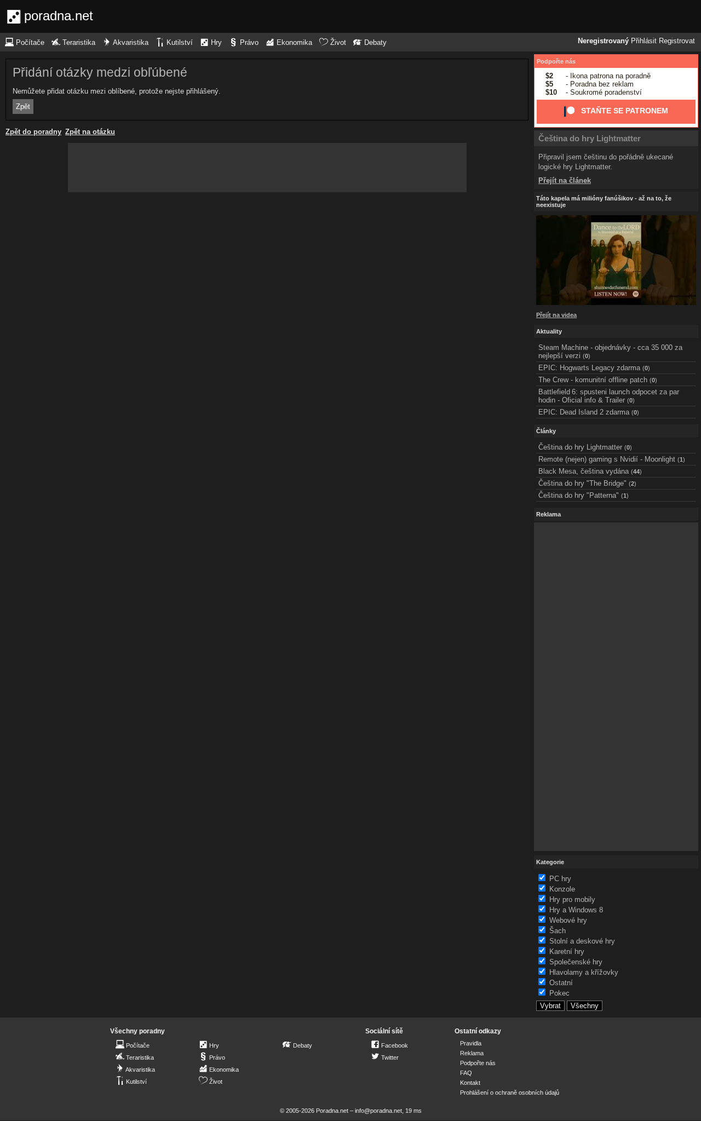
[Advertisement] (267, 167)
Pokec (559, 993)
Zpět (23, 106)
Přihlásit (644, 41)
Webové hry (568, 920)
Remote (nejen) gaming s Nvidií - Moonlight (606, 459)
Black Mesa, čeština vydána (583, 471)
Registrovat (677, 41)
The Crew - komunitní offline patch (592, 380)
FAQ (466, 1073)
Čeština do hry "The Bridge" (582, 483)
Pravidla (470, 1043)
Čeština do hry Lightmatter (589, 138)
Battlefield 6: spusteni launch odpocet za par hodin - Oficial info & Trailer (608, 396)
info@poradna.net (378, 1110)
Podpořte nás (556, 61)
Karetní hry (566, 951)
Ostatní (561, 983)
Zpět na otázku (90, 132)
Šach (557, 931)
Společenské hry (575, 962)
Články (546, 431)
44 (636, 471)
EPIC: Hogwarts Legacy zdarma (589, 368)
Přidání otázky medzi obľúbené (100, 72)
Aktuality (549, 331)
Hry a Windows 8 (576, 910)
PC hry (560, 879)
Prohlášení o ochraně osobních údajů (509, 1092)
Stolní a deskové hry (582, 941)
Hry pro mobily (572, 899)
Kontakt (470, 1082)
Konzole (562, 889)
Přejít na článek (564, 180)
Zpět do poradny (33, 132)
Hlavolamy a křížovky (583, 972)
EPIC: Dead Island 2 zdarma (583, 412)
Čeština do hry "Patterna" (578, 495)
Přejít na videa (556, 315)
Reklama (472, 1053)
